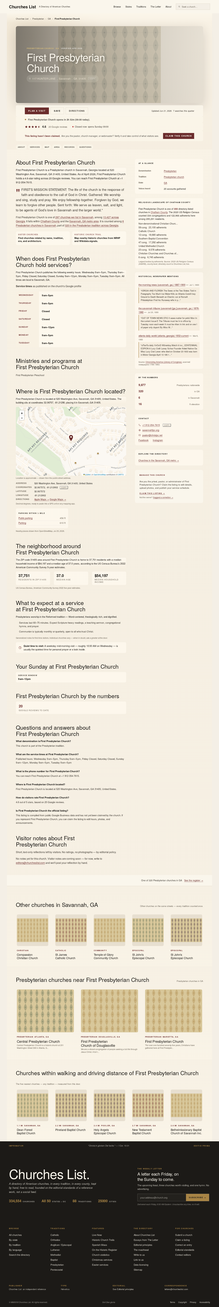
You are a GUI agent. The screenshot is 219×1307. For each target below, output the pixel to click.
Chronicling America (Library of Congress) (164, 362)
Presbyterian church (174, 176)
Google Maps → (58, 499)
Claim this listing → (152, 493)
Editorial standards (184, 1249)
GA (49, 18)
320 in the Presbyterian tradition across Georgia (91, 225)
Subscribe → (197, 1197)
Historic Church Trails (103, 1239)
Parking (22, 522)
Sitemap (138, 1269)
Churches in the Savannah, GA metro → (159, 460)
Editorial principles (143, 1244)
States (128, 6)
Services (35, 147)
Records (69, 147)
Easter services (100, 1264)
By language (15, 1249)
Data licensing (141, 1264)
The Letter (156, 6)
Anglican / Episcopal (61, 1244)
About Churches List (144, 1234)
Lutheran (55, 1249)
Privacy (193, 1302)
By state (13, 1239)
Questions (85, 147)
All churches (15, 1234)
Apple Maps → (41, 499)
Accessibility (204, 1302)
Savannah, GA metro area (83, 221)
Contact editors (183, 1254)
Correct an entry (183, 1244)
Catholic (55, 1234)
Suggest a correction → (163, 497)
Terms (172, 1302)
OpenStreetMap (100, 474)
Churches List (22, 18)
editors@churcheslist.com (30, 863)
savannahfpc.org (150, 430)
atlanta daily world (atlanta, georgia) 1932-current (164, 335)
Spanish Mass (99, 1244)
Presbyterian (38, 18)
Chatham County (50, 221)
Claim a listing (182, 1239)
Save (57, 110)
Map (47, 147)
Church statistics (101, 1254)
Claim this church (178, 135)
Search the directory (19, 1254)
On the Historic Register (104, 1249)
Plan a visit (37, 110)
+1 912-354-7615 (151, 425)
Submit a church (183, 1234)
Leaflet (87, 474)
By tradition (15, 1244)
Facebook (143, 440)
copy (92, 78)
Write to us (139, 1254)
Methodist (56, 1254)
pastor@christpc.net (152, 435)
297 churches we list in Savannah (74, 217)
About (168, 6)
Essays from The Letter (146, 1239)
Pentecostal (57, 1269)
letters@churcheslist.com (176, 1289)
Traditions (141, 6)
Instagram (158, 440)
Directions (77, 110)
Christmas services (102, 1259)
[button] (71, 438)
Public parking (25, 518)
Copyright (182, 1302)
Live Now (97, 1234)
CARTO (121, 474)
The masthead (141, 1249)
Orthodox (55, 1239)
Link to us (139, 1259)
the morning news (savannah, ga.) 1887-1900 (162, 284)
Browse (117, 6)
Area (57, 147)
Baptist (54, 1259)
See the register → (193, 880)
